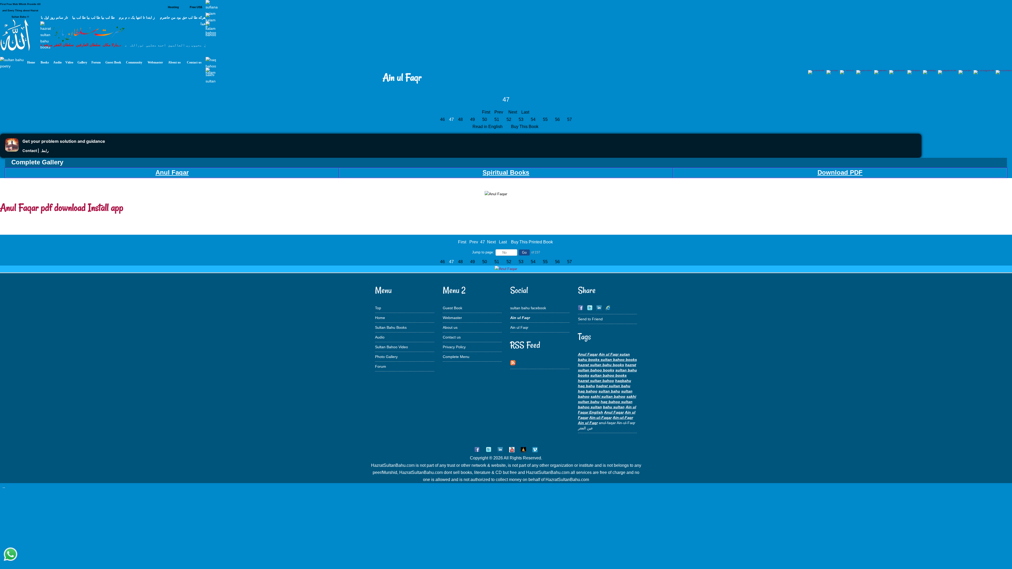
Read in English (488, 126)
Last (525, 112)
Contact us (452, 337)
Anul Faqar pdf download (43, 207)
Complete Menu (456, 357)
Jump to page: (483, 252)
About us (450, 327)
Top (378, 308)
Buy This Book (525, 126)
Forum (380, 366)
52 (508, 119)
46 (442, 119)
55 (545, 119)
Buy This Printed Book (532, 242)
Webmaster (452, 318)
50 (484, 119)
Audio (380, 337)
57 (569, 119)
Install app (105, 207)
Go (524, 252)
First (486, 112)
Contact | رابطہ (35, 150)
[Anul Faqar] (506, 269)
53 (521, 119)
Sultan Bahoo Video (391, 347)
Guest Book (452, 308)
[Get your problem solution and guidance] (11, 150)
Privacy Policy (454, 347)
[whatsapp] (10, 554)
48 (460, 119)
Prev (498, 112)
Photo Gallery (386, 357)
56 (557, 119)
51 (496, 119)
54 (533, 119)
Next (512, 112)
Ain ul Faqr (519, 327)
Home (380, 318)
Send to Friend (590, 319)
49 (472, 119)
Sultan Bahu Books (391, 327)
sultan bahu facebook (528, 308)
